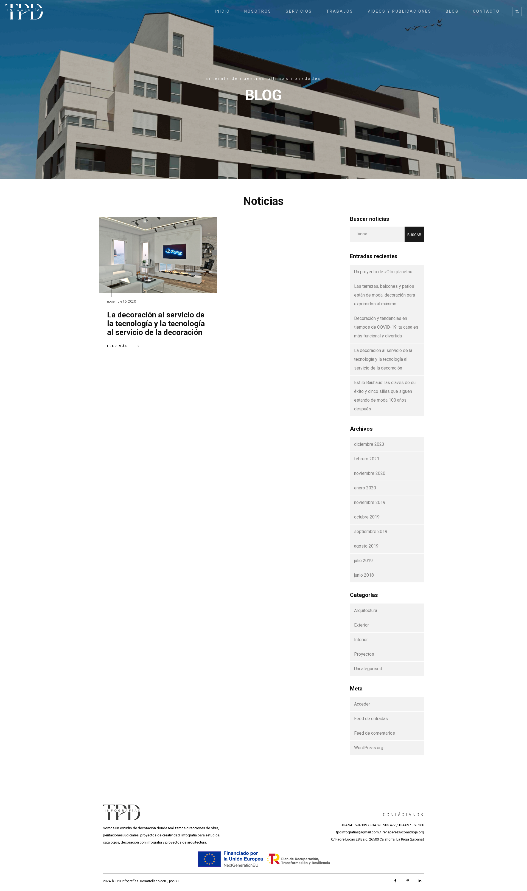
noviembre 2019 (369, 502)
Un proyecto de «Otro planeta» (383, 271)
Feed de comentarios (374, 733)
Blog (452, 11)
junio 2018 (364, 575)
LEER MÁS (117, 346)
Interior (361, 639)
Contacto (486, 11)
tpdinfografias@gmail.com (357, 832)
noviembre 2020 (369, 473)
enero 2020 (365, 487)
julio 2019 (363, 560)
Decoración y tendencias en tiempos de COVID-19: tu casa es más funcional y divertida (386, 327)
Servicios (299, 11)
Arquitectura (365, 610)
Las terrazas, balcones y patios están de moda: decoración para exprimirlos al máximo (384, 295)
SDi (177, 881)
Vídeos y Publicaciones (399, 11)
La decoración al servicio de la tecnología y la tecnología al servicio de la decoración (156, 323)
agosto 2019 (366, 546)
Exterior (361, 625)
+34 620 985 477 (383, 825)
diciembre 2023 (369, 444)
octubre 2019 (367, 517)
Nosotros (257, 11)
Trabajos (339, 11)
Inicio (222, 11)
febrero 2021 (366, 458)
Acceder (362, 704)
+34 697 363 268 (411, 825)
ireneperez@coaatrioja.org (403, 832)
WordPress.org (368, 747)
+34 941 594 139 (354, 825)
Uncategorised (368, 668)
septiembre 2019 (370, 531)
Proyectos (364, 654)
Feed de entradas (371, 718)
